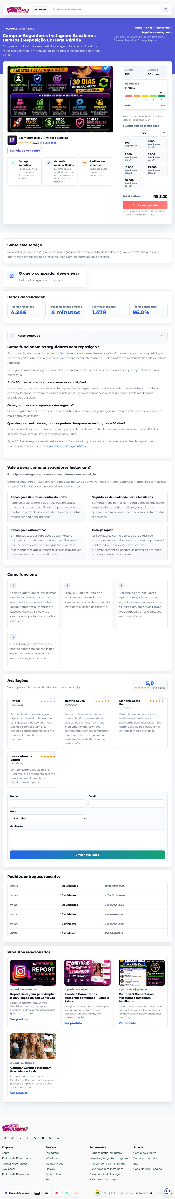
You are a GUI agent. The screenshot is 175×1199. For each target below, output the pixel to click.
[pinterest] (35, 1138)
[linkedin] (58, 1138)
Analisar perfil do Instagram (107, 1163)
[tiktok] (13, 1138)
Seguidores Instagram (155, 32)
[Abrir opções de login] (166, 9)
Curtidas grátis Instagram (106, 1152)
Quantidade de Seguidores (141, 126)
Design (50, 1168)
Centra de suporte (144, 1152)
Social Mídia (53, 1174)
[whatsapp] (50, 1138)
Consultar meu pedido (147, 1168)
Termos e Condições (15, 1163)
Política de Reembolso (16, 1174)
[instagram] (20, 1138)
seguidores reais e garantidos (66, 446)
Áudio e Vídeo (54, 1163)
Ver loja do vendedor (25, 150)
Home (138, 27)
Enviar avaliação (87, 854)
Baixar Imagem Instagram (106, 1168)
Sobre (5, 1152)
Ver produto (19, 1019)
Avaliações (8, 1168)
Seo (48, 1179)
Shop (149, 27)
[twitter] (28, 1138)
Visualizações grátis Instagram (109, 1158)
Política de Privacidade (16, 1158)
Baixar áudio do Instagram (106, 1174)
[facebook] (5, 1138)
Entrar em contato (145, 1158)
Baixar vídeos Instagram (105, 1179)
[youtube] (43, 1138)
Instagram (163, 27)
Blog (136, 1163)
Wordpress (52, 1158)
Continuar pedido (145, 205)
